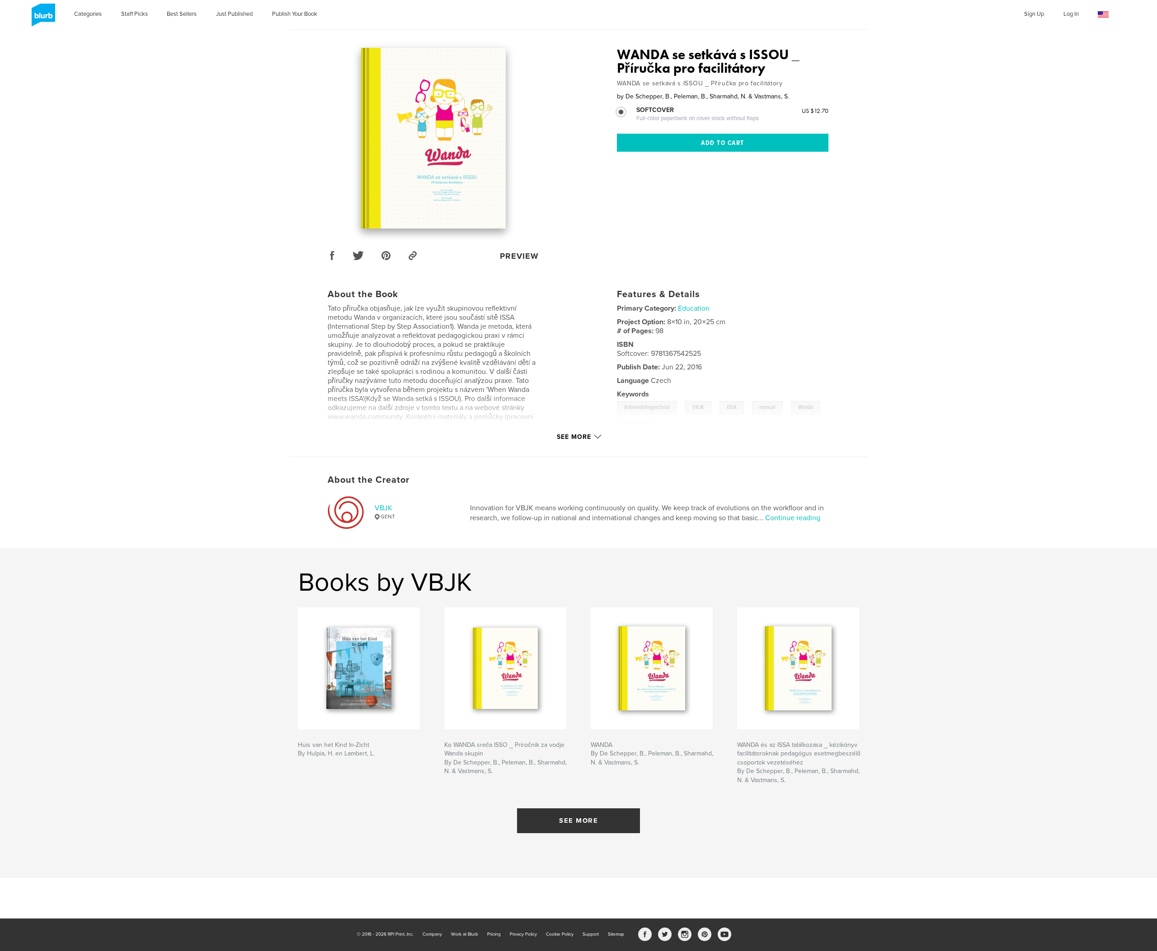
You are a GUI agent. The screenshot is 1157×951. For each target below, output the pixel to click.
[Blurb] (42, 18)
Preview (519, 256)
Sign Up (1034, 14)
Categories (88, 14)
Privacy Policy (523, 934)
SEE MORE (578, 820)
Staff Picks (134, 14)
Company (432, 934)
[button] (1103, 14)
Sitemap (616, 934)
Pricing (494, 934)
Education (694, 308)
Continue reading (792, 517)
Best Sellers (182, 14)
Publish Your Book (294, 14)
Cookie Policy (560, 934)
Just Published (234, 14)
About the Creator (368, 480)
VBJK (383, 508)
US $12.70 (815, 111)
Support (591, 934)
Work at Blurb (464, 934)
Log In (1071, 14)
